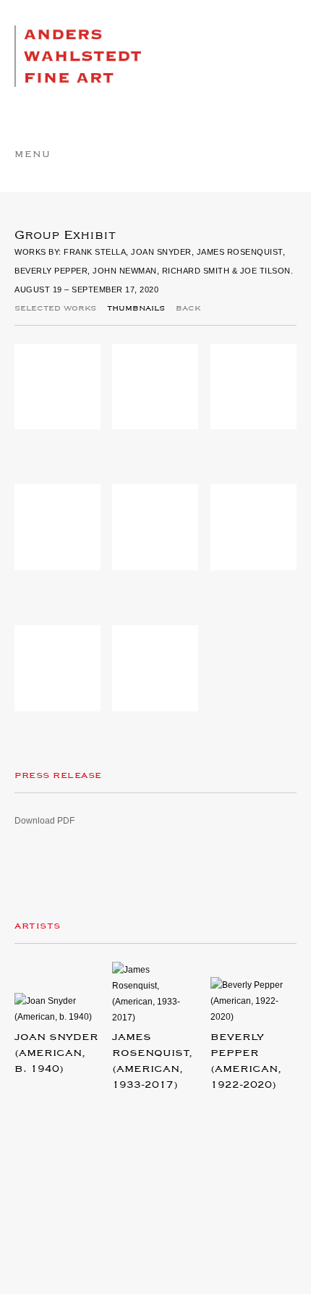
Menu (32, 154)
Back (188, 308)
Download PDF (44, 821)
